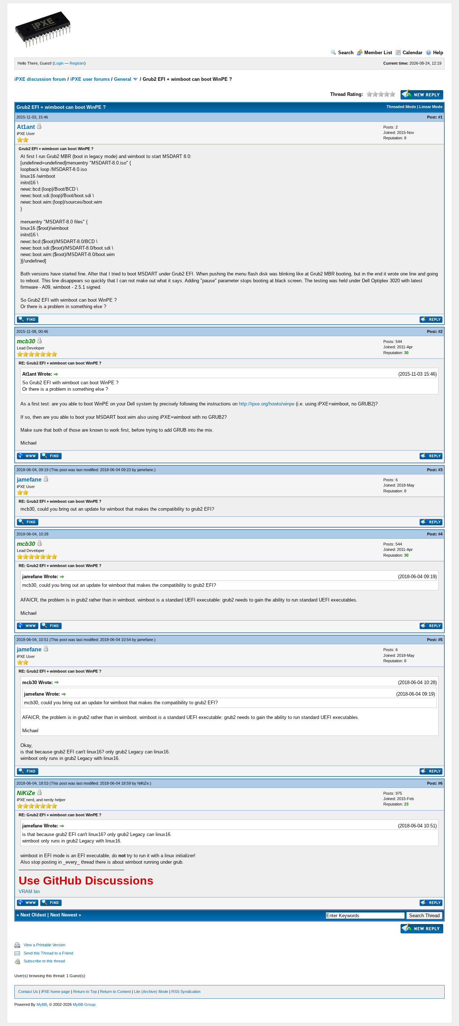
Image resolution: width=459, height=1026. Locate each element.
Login (58, 63)
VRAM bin (29, 891)
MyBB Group (84, 1004)
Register (77, 63)
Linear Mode (431, 107)
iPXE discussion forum (40, 79)
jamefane (145, 470)
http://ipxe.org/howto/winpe (266, 404)
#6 (440, 783)
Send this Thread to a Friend (48, 953)
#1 (440, 117)
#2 (440, 331)
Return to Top (85, 991)
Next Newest (63, 915)
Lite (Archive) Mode (151, 991)
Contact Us (28, 991)
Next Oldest (33, 915)
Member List (378, 52)
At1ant (26, 127)
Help (438, 52)
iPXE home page (55, 991)
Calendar (412, 52)
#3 (440, 470)
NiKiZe (143, 783)
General (122, 79)
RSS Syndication (185, 991)
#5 (440, 639)
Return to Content (115, 991)
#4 (440, 534)
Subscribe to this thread (44, 961)
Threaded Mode (401, 107)
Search (346, 52)
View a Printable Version (44, 945)
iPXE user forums (90, 79)
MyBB (42, 1004)
